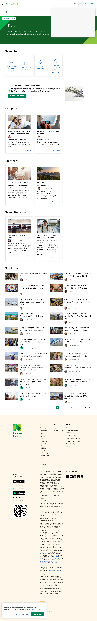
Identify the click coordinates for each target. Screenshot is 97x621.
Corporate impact (43, 437)
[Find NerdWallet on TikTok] (82, 478)
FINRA (41, 553)
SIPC (45, 553)
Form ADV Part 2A (45, 558)
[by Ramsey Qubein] (65, 371)
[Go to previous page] (52, 407)
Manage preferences (21, 614)
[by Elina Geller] (65, 333)
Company (43, 428)
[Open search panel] (75, 4)
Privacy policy (71, 435)
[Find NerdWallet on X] (67, 478)
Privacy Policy (57, 558)
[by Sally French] (65, 279)
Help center (57, 428)
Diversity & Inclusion (43, 442)
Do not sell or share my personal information (74, 445)
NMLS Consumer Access (46, 499)
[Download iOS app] (19, 482)
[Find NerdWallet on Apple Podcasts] (78, 478)
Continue (37, 614)
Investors (43, 464)
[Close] (43, 605)
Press (41, 458)
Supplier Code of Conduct (72, 432)
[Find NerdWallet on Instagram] (74, 478)
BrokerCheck (56, 562)
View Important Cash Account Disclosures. (50, 571)
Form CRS (59, 556)
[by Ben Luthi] (21, 373)
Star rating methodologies (45, 452)
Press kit (42, 461)
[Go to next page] (89, 407)
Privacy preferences (73, 441)
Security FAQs (58, 430)
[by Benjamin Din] (21, 293)
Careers (42, 433)
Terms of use (70, 428)
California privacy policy (74, 438)
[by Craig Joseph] (21, 279)
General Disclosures (51, 561)
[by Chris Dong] (21, 347)
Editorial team (44, 455)
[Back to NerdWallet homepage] (6, 12)
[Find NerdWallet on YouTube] (71, 478)
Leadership (43, 430)
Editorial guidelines (43, 447)
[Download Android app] (19, 493)
